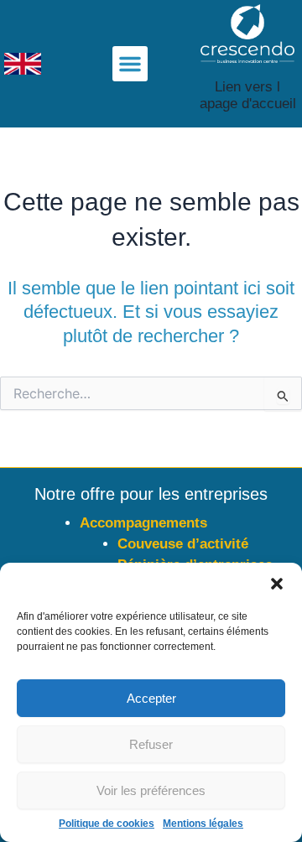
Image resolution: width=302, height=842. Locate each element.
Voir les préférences (151, 790)
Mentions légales (203, 823)
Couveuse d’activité (182, 544)
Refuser (151, 744)
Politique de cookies (106, 823)
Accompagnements (143, 523)
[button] (276, 583)
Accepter (151, 698)
